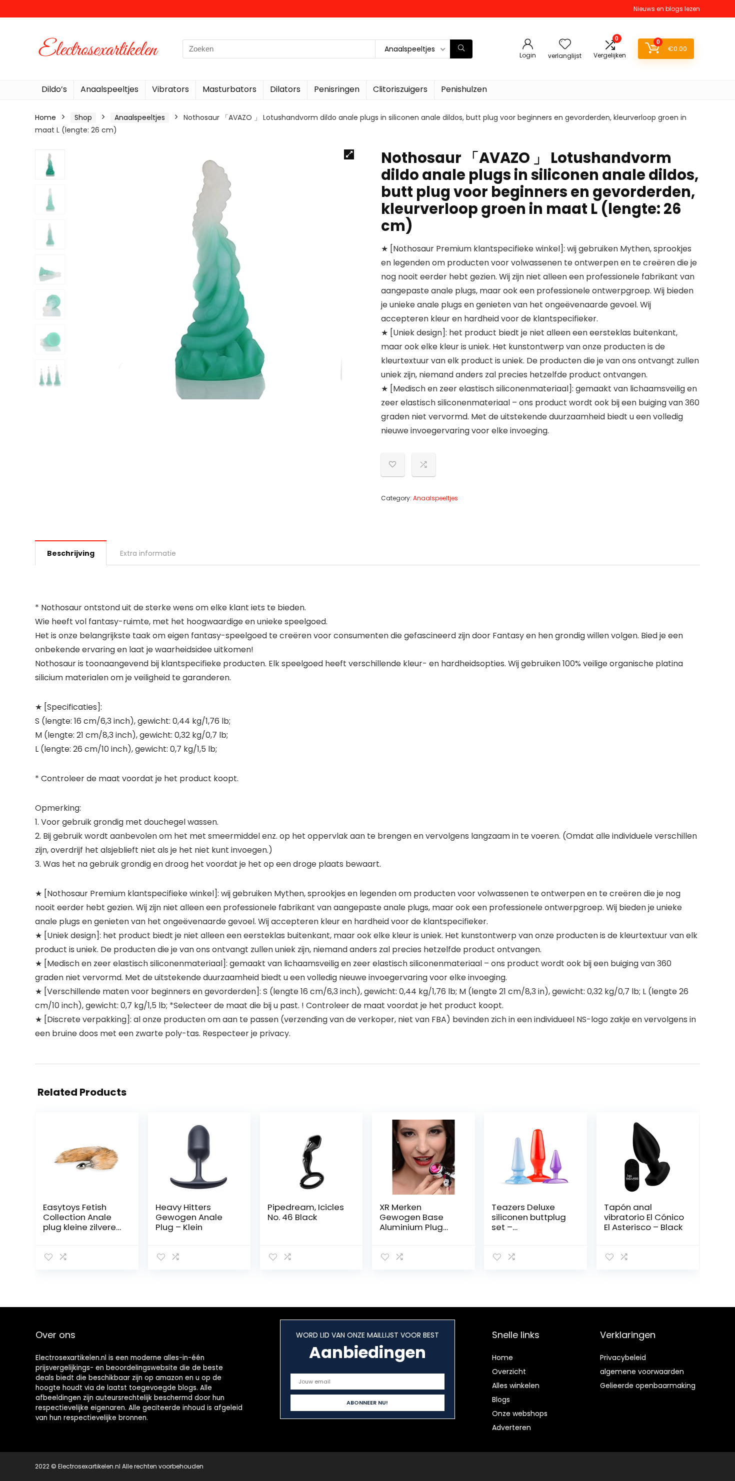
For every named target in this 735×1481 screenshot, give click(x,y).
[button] (349, 154)
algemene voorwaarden (642, 1372)
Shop (83, 117)
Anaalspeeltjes (109, 89)
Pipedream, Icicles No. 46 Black (306, 1212)
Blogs (501, 1400)
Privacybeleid (623, 1358)
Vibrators (170, 89)
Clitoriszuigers (400, 89)
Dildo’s (54, 89)
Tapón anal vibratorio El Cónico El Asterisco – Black (644, 1217)
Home (45, 117)
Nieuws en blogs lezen (667, 8)
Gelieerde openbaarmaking (648, 1386)
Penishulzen (464, 89)
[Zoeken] (461, 48)
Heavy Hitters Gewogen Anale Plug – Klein (189, 1217)
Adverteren (511, 1428)
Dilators (285, 89)
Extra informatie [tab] (148, 553)
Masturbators (229, 89)
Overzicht (509, 1372)
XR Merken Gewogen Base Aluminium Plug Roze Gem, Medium (420, 1222)
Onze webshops (520, 1414)
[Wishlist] (565, 44)
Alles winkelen (516, 1386)
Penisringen (337, 89)
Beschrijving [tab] (70, 553)
